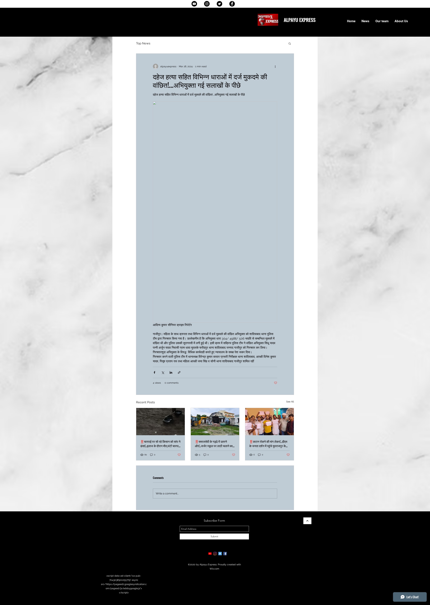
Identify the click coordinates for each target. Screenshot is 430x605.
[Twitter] (219, 4)
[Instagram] (207, 4)
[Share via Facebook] (154, 372)
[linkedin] (215, 553)
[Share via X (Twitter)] (162, 372)
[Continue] (307, 520)
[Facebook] (232, 4)
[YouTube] (194, 4)
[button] (289, 43)
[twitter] (220, 553)
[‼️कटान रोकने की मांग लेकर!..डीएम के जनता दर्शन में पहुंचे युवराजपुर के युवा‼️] (269, 421)
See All (290, 401)
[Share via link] (179, 372)
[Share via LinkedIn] (171, 372)
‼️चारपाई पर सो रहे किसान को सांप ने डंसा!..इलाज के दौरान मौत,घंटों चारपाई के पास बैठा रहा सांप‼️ (160, 443)
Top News (143, 43)
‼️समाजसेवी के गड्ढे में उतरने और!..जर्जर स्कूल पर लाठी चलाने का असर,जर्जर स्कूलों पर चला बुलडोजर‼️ (214, 443)
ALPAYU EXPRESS (299, 19)
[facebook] (225, 553)
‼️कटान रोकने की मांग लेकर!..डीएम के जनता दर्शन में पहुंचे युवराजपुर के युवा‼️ (268, 443)
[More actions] (275, 66)
